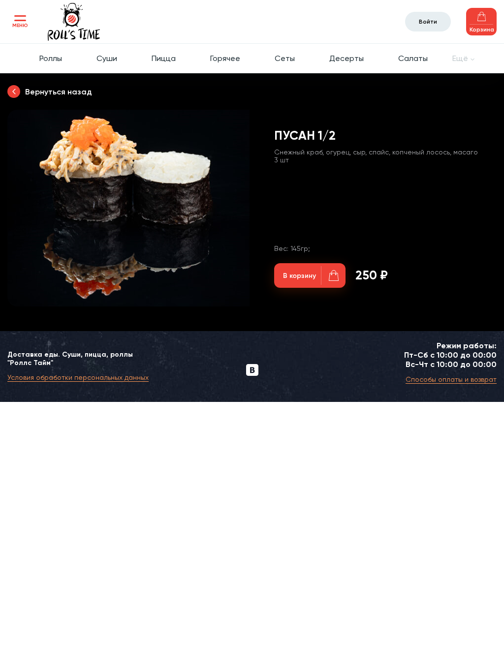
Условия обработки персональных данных (78, 377)
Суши (106, 58)
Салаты (413, 58)
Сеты (285, 58)
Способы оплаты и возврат (451, 379)
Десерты (346, 58)
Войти (428, 21)
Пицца (164, 58)
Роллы (50, 58)
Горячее (225, 58)
